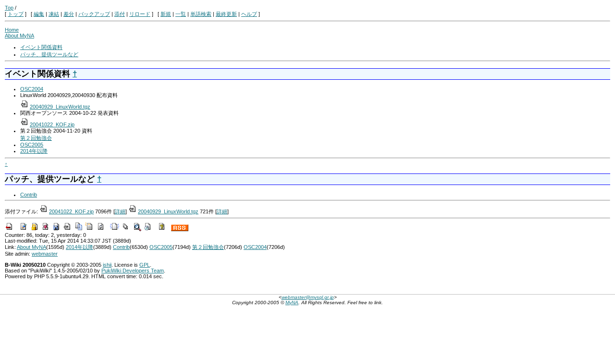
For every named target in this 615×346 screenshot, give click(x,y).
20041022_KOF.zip (52, 124)
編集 (39, 14)
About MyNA (19, 35)
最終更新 (226, 14)
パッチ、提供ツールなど (49, 54)
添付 (119, 14)
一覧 (180, 14)
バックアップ (94, 14)
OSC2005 (31, 145)
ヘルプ (249, 14)
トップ (16, 14)
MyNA (291, 302)
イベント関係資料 (41, 47)
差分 (68, 14)
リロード (139, 14)
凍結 (54, 14)
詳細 (120, 211)
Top (9, 8)
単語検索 (200, 14)
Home (12, 30)
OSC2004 (31, 89)
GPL (144, 265)
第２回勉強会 (36, 138)
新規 (165, 14)
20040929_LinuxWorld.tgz (60, 107)
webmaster (45, 254)
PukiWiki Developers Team (132, 270)
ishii (107, 265)
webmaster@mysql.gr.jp (308, 297)
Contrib (28, 195)
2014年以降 (34, 151)
